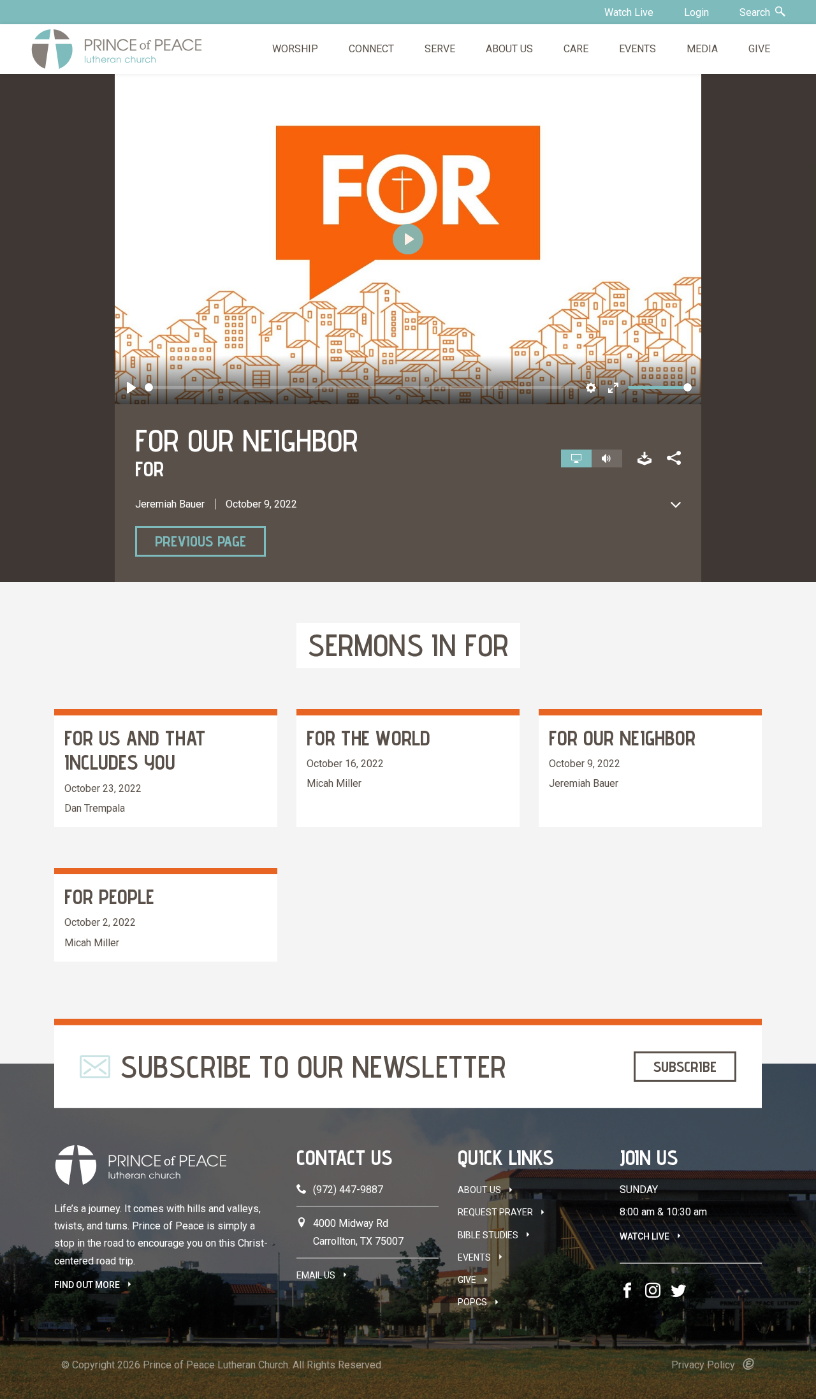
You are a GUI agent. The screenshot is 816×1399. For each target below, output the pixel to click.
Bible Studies (488, 1235)
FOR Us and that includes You (134, 750)
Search (756, 12)
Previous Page (200, 541)
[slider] (362, 387)
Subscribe (685, 1066)
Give (467, 1280)
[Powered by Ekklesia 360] (749, 1364)
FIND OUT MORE (87, 1285)
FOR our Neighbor (622, 738)
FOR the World (368, 738)
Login (696, 12)
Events (474, 1257)
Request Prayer (495, 1212)
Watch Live (628, 12)
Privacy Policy (703, 1365)
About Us (479, 1190)
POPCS (472, 1302)
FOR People (109, 896)
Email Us (315, 1275)
